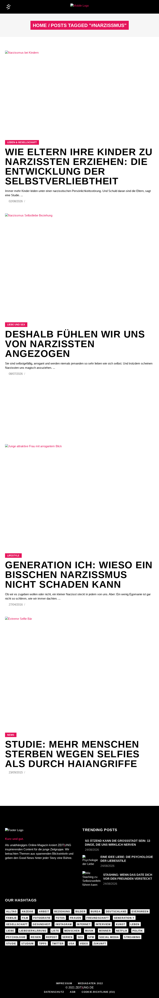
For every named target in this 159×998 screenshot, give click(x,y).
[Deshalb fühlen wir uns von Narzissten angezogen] (79, 263)
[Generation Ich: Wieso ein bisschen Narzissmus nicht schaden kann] (79, 494)
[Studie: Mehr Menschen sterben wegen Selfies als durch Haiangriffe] (79, 670)
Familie (11, 918)
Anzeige (28, 911)
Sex (80, 937)
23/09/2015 (16, 772)
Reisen (36, 937)
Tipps (43, 943)
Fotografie (42, 918)
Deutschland (116, 911)
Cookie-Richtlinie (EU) (98, 992)
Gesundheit (41, 924)
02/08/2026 (16, 201)
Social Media (109, 937)
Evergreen (140, 911)
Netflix (121, 930)
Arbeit (44, 911)
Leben (135, 924)
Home (40, 25)
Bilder (80, 911)
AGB (73, 992)
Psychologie (16, 937)
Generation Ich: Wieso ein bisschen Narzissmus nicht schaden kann (79, 575)
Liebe (10, 930)
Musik (89, 930)
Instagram (64, 924)
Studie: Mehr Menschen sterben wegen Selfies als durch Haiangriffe (72, 754)
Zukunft (99, 943)
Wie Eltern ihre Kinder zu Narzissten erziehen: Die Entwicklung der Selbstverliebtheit (79, 166)
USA (72, 943)
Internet (84, 924)
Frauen (75, 918)
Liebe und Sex (16, 324)
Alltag (11, 911)
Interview (103, 924)
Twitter (58, 943)
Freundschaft (97, 918)
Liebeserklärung (32, 930)
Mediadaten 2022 (90, 983)
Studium (27, 943)
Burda (96, 911)
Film (25, 918)
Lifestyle (13, 555)
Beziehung (62, 911)
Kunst (120, 924)
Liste (55, 930)
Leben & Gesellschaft (22, 142)
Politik (137, 930)
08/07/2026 (16, 373)
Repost (51, 937)
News (10, 735)
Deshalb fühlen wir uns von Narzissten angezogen (75, 344)
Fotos (60, 918)
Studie (11, 943)
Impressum (64, 983)
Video (84, 943)
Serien (67, 937)
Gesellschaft (17, 924)
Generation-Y (124, 918)
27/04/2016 (16, 604)
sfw (91, 937)
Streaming (132, 937)
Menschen (72, 930)
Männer (105, 930)
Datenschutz (54, 992)
